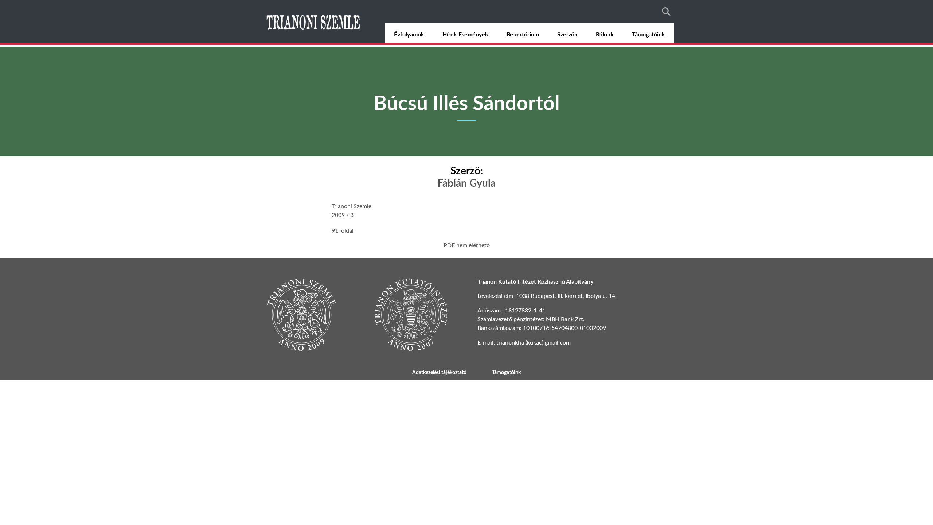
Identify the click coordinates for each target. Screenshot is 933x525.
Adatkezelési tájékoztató (439, 372)
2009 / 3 (343, 215)
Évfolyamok (409, 35)
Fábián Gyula (466, 183)
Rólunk (605, 35)
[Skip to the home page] (314, 21)
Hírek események (465, 35)
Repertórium (523, 35)
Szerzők (567, 35)
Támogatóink (648, 35)
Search (666, 11)
